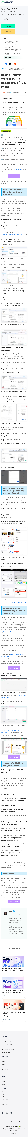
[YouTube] (11, 1113)
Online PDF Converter (7, 1041)
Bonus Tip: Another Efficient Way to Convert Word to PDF (13, 50)
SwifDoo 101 (5, 1069)
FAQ (3, 1094)
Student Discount (6, 1104)
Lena (10, 911)
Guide (3, 1091)
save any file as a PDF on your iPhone (14, 602)
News (3, 1072)
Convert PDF (5, 1064)
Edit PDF (4, 1061)
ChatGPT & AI (5, 1067)
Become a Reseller (6, 1102)
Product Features (6, 1052)
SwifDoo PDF (7, 632)
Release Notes (5, 1087)
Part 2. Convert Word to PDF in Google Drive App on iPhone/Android (12, 46)
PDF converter (17, 169)
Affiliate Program (6, 1096)
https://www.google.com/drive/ (13, 234)
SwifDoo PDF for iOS (7, 1047)
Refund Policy (21, 1121)
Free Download (14, 176)
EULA (16, 1121)
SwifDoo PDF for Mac (7, 1044)
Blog (6, 68)
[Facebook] (2, 1113)
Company (4, 1079)
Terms (5, 1121)
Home (2, 68)
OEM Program (5, 1099)
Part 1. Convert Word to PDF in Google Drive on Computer (12, 42)
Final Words (8, 57)
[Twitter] (7, 1113)
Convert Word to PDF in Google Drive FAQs (13, 54)
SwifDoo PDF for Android (8, 1049)
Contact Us (4, 1081)
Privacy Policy (10, 1121)
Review (3, 1084)
